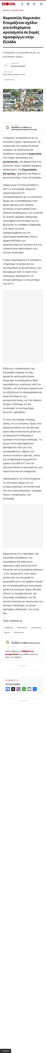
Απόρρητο (5, 1051)
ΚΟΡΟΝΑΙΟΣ (22, 628)
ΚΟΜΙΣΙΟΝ (9, 628)
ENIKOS (9, 4)
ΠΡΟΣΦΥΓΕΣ (19, 632)
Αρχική (6, 10)
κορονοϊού (35, 153)
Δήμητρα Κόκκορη (18, 66)
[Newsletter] (28, 4)
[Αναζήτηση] (22, 4)
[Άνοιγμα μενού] (41, 4)
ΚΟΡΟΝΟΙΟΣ (36, 628)
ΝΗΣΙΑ (7, 632)
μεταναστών (10, 161)
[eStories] (34, 4)
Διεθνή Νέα (17, 10)
